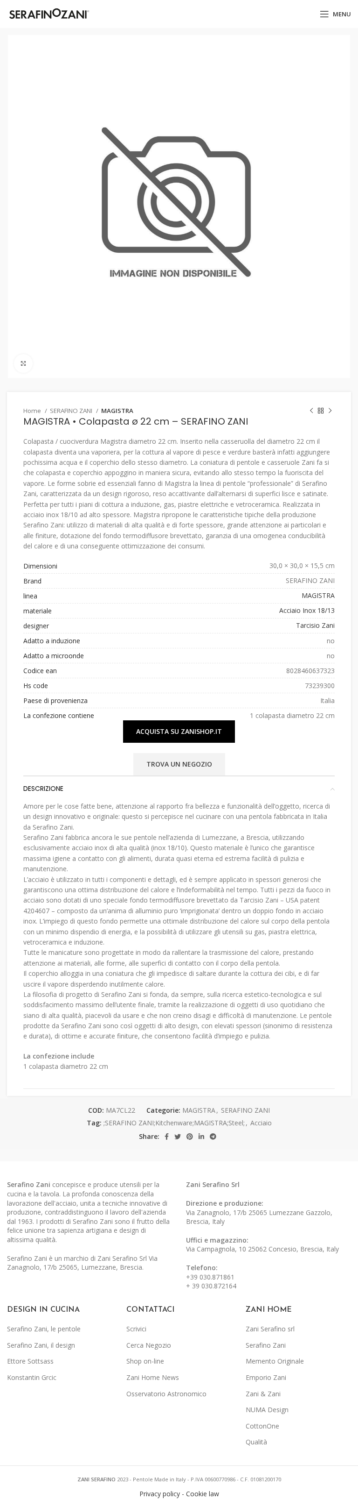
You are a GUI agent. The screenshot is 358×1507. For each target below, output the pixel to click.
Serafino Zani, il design (41, 1345)
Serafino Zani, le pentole (44, 1328)
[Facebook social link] (167, 1136)
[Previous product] (311, 411)
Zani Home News (152, 1377)
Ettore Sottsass (30, 1361)
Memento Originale (275, 1361)
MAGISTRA (117, 410)
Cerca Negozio (148, 1345)
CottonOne (262, 1426)
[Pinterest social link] (190, 1136)
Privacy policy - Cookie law (179, 1493)
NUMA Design (267, 1409)
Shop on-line (145, 1361)
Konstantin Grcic (31, 1377)
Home (32, 410)
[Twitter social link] (178, 1136)
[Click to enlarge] (23, 363)
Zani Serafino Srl (213, 1184)
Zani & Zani (263, 1393)
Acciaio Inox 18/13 (307, 610)
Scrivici (136, 1328)
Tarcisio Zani (315, 625)
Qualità (256, 1441)
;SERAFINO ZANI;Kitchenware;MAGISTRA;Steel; (174, 1122)
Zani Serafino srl (270, 1328)
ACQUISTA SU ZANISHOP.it (179, 731)
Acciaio (261, 1122)
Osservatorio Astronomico (166, 1393)
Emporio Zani (266, 1377)
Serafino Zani (266, 1345)
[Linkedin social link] (201, 1136)
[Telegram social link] (213, 1136)
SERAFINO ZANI (72, 410)
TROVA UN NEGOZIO (179, 764)
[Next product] (330, 411)
